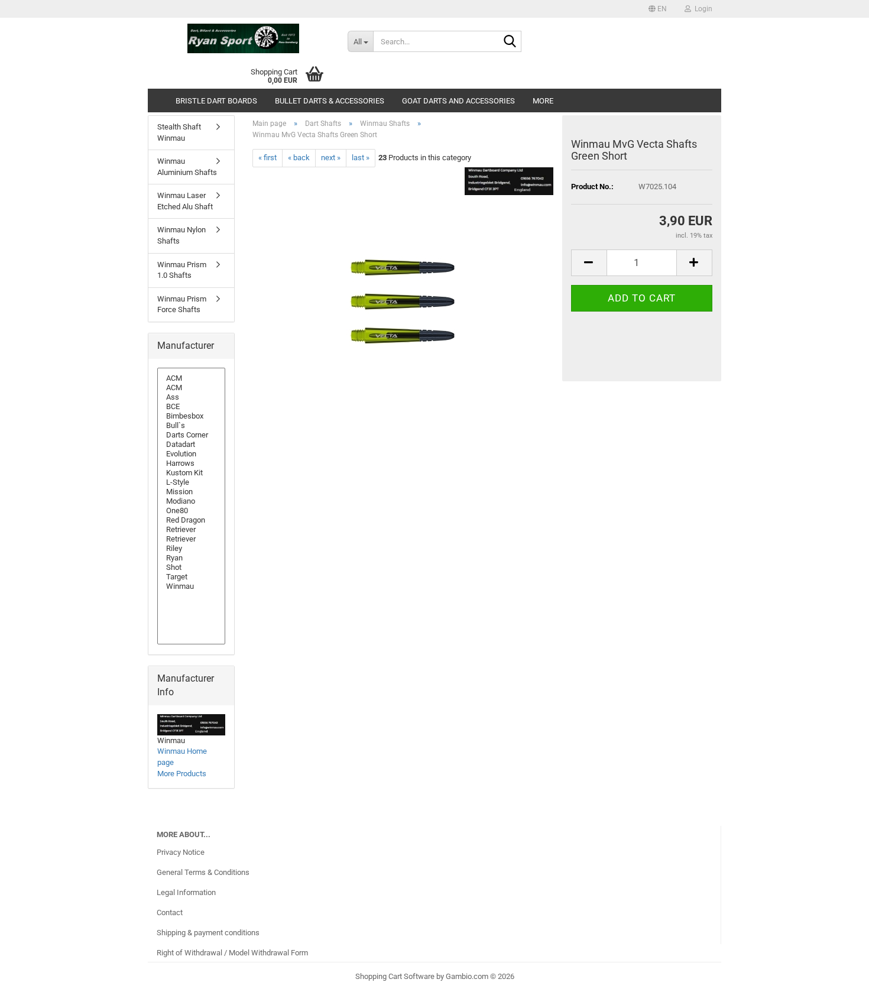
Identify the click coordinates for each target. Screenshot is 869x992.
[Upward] (836, 974)
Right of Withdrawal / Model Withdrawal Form (232, 952)
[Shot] (191, 567)
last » (360, 157)
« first (267, 157)
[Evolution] (191, 454)
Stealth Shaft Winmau (179, 132)
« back (299, 157)
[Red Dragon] (191, 520)
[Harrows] (191, 463)
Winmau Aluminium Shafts (187, 167)
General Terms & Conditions (203, 872)
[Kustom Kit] (191, 473)
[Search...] (510, 42)
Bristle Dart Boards (216, 100)
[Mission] (191, 492)
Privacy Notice (181, 852)
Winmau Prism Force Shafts (181, 304)
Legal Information (186, 892)
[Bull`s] (191, 425)
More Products (181, 773)
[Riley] (191, 548)
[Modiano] (191, 501)
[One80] (191, 511)
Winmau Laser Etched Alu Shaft (185, 201)
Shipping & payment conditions (208, 932)
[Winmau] (191, 586)
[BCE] (191, 406)
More (543, 100)
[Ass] (191, 397)
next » (331, 157)
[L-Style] (191, 482)
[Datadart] (191, 444)
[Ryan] (191, 558)
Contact (170, 912)
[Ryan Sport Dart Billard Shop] (243, 38)
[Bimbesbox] (191, 416)
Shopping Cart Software (394, 976)
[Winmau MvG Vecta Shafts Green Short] (402, 299)
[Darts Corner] (191, 435)
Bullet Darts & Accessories (329, 100)
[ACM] (191, 378)
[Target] (191, 577)
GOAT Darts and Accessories (458, 100)
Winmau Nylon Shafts (181, 235)
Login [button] (701, 9)
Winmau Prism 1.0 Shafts (181, 270)
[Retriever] (191, 529)
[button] (658, 9)
